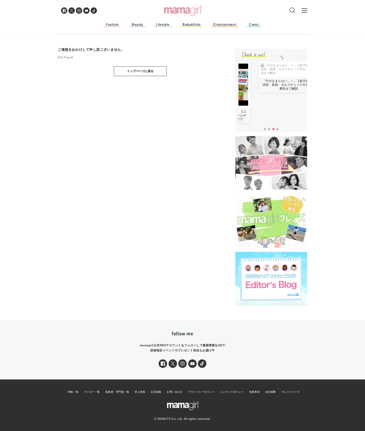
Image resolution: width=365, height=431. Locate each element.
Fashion (112, 24)
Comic (254, 24)
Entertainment (224, 24)
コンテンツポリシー (232, 391)
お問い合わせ (174, 391)
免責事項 (254, 391)
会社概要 (270, 391)
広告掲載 (156, 391)
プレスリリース (290, 391)
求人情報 (140, 391)
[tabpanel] (273, 90)
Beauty (137, 24)
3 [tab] (273, 129)
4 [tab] (277, 129)
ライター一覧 (92, 391)
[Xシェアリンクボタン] (173, 363)
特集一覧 (73, 391)
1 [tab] (264, 129)
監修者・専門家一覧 (117, 391)
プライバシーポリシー (201, 391)
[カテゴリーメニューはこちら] (304, 10)
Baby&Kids (191, 24)
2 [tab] (269, 129)
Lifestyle (163, 24)
